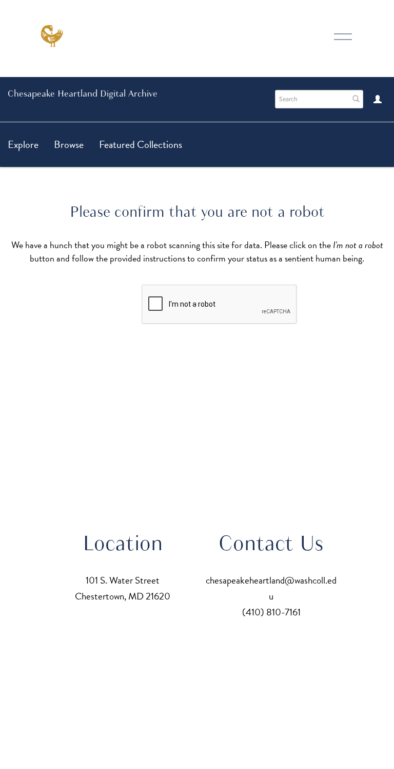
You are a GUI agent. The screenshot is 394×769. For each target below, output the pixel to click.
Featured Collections (140, 144)
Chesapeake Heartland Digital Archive (82, 93)
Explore (23, 144)
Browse (69, 144)
